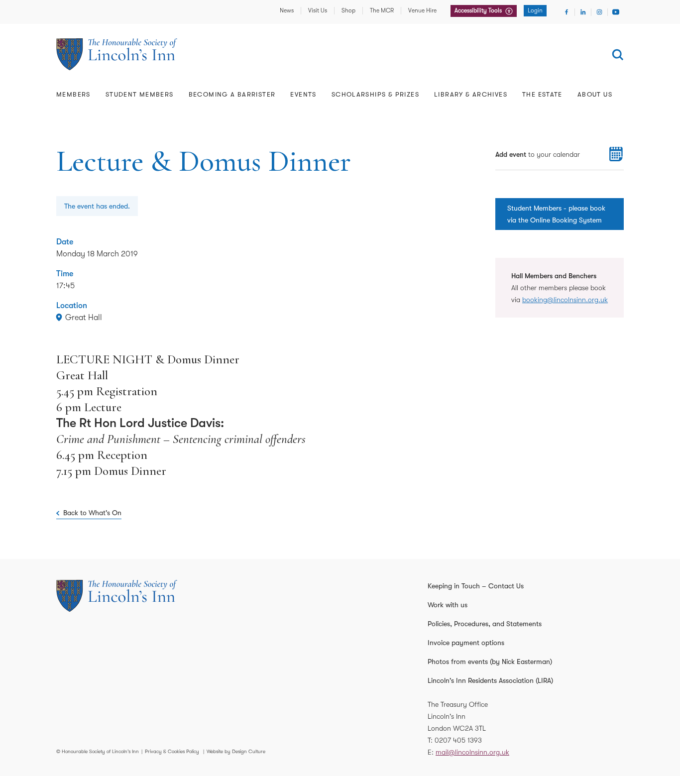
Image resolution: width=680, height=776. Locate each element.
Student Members (140, 94)
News (287, 10)
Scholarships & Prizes (375, 94)
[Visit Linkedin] (583, 12)
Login (535, 10)
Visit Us (317, 10)
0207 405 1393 (458, 740)
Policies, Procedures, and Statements (485, 624)
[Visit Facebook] (566, 12)
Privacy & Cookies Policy (172, 751)
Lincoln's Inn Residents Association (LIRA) (490, 680)
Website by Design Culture (236, 751)
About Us (594, 94)
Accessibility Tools (478, 10)
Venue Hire (422, 10)
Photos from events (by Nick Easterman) (490, 661)
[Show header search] (618, 55)
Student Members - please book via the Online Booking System (556, 214)
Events (303, 94)
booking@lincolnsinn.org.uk (565, 300)
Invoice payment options (466, 643)
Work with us (447, 605)
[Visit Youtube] (616, 12)
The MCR (382, 10)
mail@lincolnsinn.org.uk (472, 752)
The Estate (542, 94)
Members (73, 94)
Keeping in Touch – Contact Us (476, 586)
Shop (348, 10)
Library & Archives (470, 94)
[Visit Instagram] (599, 12)
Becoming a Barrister (232, 94)
